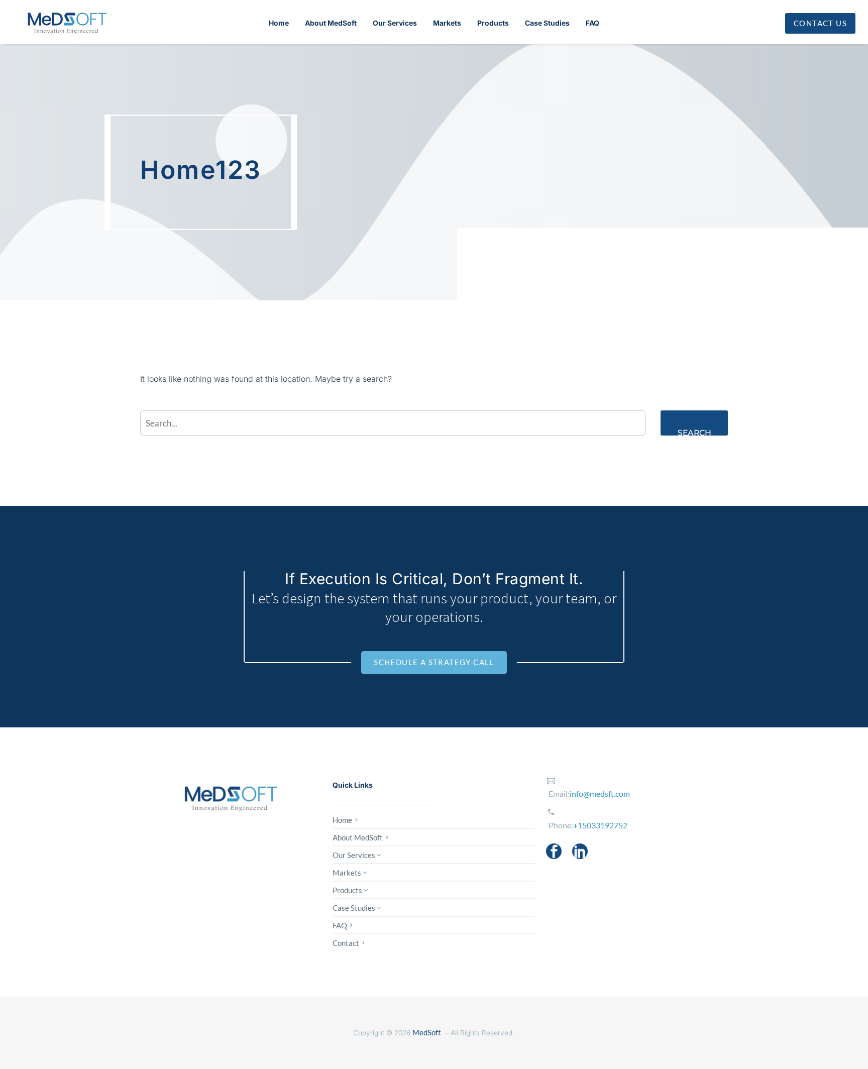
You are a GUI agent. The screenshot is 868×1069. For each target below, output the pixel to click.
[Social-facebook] (554, 851)
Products (493, 23)
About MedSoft (331, 23)
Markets (447, 23)
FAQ (592, 23)
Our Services (395, 23)
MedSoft (426, 1032)
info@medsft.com (600, 793)
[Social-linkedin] (580, 851)
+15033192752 (600, 825)
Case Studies (547, 23)
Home (279, 23)
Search (694, 432)
